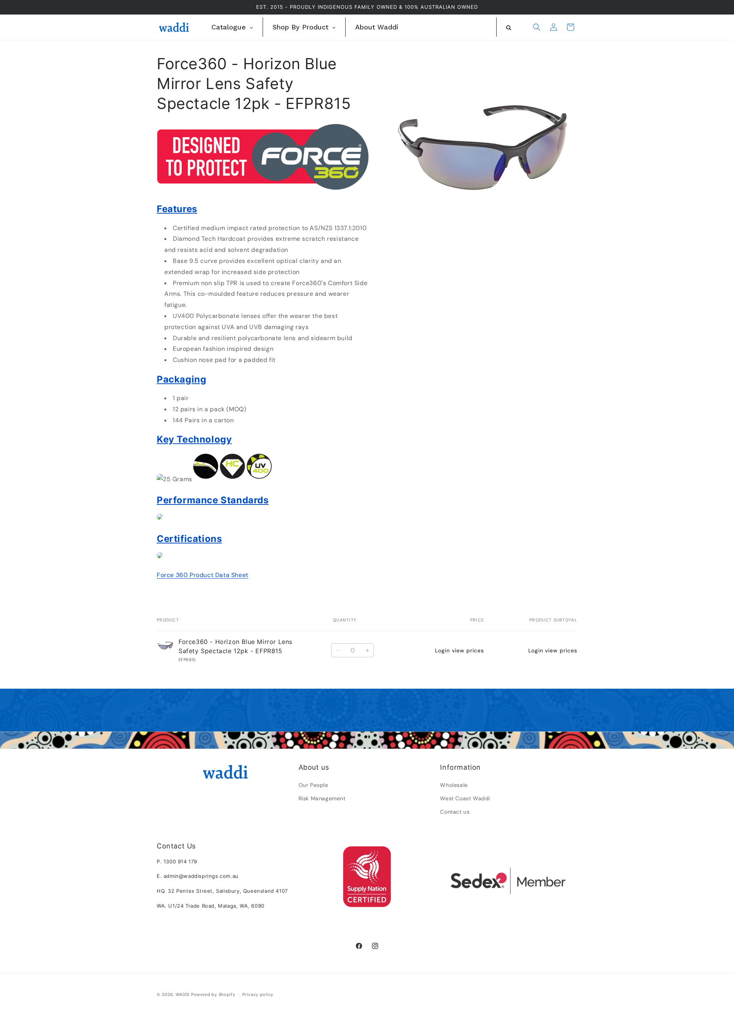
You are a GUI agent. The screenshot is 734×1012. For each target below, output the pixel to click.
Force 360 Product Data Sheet (202, 575)
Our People (313, 785)
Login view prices (459, 650)
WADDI (182, 994)
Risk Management (322, 798)
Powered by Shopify (213, 994)
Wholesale (454, 785)
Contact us (454, 811)
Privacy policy (257, 994)
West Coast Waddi (465, 798)
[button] (536, 27)
